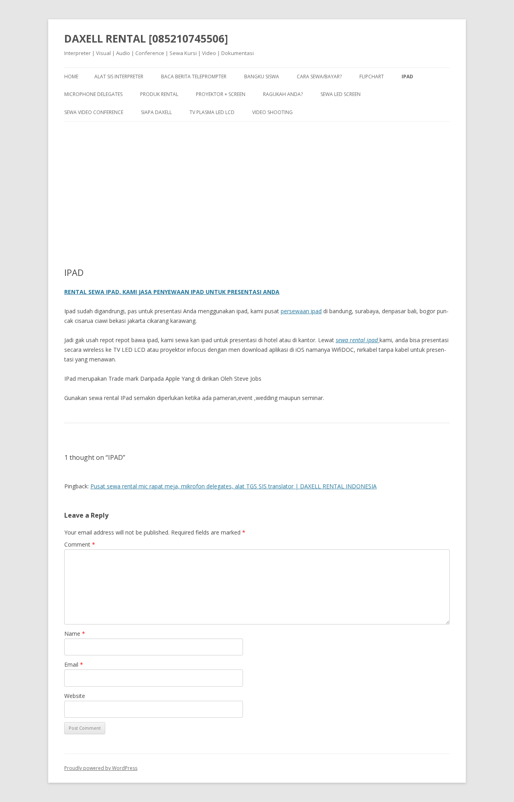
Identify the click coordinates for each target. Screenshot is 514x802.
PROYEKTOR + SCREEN (220, 94)
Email (73, 664)
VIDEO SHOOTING (272, 112)
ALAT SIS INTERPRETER (118, 76)
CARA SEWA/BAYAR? (319, 76)
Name (74, 633)
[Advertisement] (257, 187)
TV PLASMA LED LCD (212, 112)
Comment (79, 544)
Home (71, 76)
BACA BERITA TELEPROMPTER (193, 76)
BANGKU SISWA (261, 76)
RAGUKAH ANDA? (283, 94)
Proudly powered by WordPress (100, 768)
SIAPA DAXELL (156, 112)
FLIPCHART (371, 76)
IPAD (407, 76)
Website (74, 696)
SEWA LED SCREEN (340, 94)
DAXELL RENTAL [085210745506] (146, 38)
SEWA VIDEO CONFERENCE (93, 112)
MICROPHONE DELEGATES (93, 94)
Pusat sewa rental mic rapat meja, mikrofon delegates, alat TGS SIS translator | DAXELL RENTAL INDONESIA (233, 486)
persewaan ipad (301, 311)
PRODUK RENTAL (159, 94)
